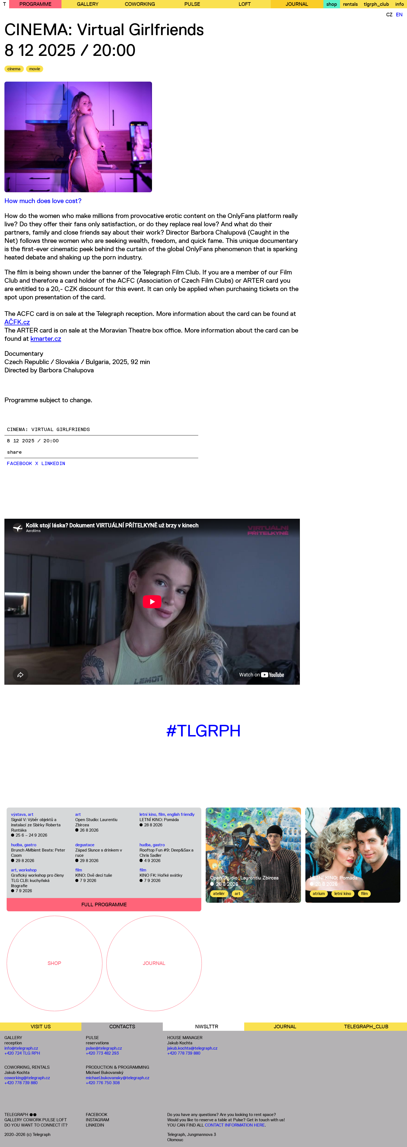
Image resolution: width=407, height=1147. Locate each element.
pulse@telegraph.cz (104, 1048)
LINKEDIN (95, 1125)
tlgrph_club (376, 4)
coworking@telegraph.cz (27, 1077)
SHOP (54, 963)
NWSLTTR (206, 1027)
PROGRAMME (35, 4)
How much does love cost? (43, 200)
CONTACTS (122, 1027)
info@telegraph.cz (21, 1048)
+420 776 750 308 (103, 1082)
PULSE (192, 4)
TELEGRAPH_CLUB (366, 1027)
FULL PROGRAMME (104, 905)
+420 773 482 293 (102, 1053)
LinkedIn (53, 463)
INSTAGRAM (97, 1119)
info (399, 4)
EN (399, 15)
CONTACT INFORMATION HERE (235, 1125)
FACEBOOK (96, 1114)
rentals (350, 4)
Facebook (19, 463)
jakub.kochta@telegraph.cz (192, 1048)
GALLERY (87, 4)
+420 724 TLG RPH (22, 1053)
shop (331, 4)
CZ (389, 15)
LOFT (245, 4)
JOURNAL (297, 4)
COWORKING (140, 4)
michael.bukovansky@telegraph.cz (118, 1077)
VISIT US (41, 1027)
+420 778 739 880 (21, 1082)
